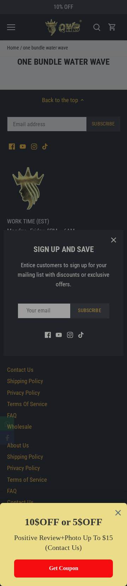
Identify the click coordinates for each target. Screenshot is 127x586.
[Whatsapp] (7, 423)
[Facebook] (7, 437)
